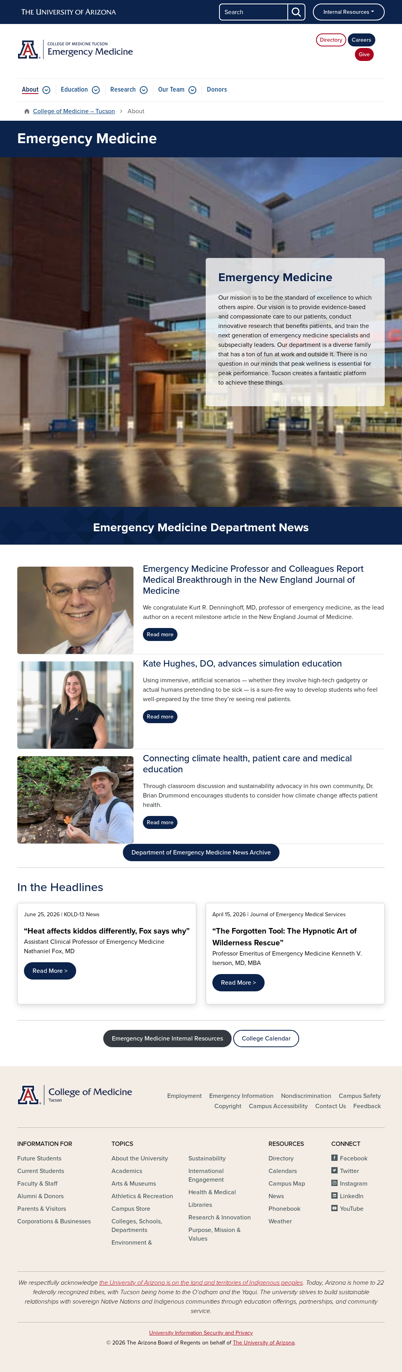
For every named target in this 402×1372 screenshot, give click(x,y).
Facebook (353, 1158)
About (30, 89)
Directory (331, 40)
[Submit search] (296, 12)
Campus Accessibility (278, 1106)
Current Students (40, 1171)
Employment (184, 1096)
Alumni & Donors (40, 1196)
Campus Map (287, 1184)
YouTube (352, 1209)
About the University (139, 1158)
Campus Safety (360, 1096)
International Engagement (206, 1175)
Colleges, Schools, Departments (136, 1225)
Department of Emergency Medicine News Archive (201, 852)
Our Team (171, 89)
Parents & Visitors (41, 1209)
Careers (361, 40)
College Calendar (266, 1038)
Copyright (227, 1106)
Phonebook (284, 1209)
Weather (280, 1221)
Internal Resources (346, 12)
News (276, 1196)
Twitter (349, 1171)
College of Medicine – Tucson (74, 111)
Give (364, 54)
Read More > (50, 971)
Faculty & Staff (37, 1184)
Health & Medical (212, 1192)
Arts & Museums (133, 1184)
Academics (126, 1171)
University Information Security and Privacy (201, 1333)
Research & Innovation (219, 1217)
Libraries (200, 1205)
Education (74, 89)
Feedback (367, 1106)
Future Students (39, 1158)
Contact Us (330, 1106)
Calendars (283, 1171)
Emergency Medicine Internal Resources (167, 1038)
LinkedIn (352, 1196)
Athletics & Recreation (142, 1196)
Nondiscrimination (306, 1096)
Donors (217, 89)
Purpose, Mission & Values (214, 1234)
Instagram (353, 1184)
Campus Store (130, 1209)
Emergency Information (241, 1096)
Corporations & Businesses (54, 1221)
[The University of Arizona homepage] (69, 12)
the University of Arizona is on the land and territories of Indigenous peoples (201, 1283)
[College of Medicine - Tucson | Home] (75, 1095)
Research (123, 89)
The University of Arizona (263, 1342)
